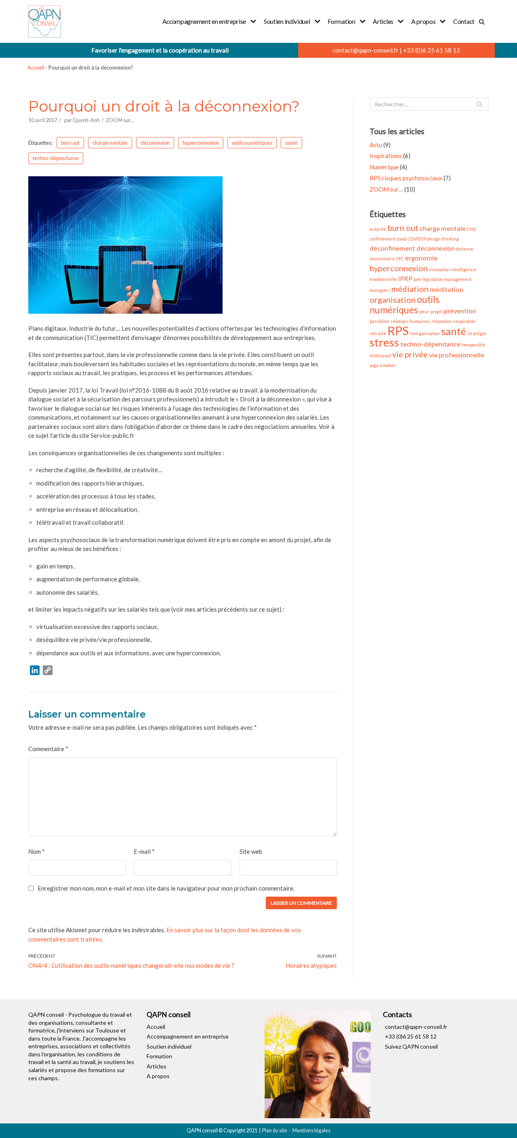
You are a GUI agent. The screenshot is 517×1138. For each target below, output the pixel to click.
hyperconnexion (201, 142)
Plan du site (274, 1130)
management (458, 279)
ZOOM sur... (120, 120)
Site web (251, 851)
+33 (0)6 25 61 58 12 (431, 50)
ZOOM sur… (386, 189)
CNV (471, 229)
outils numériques (252, 142)
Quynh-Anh (86, 120)
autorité (378, 229)
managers (380, 290)
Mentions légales (311, 1130)
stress (384, 342)
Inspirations (386, 155)
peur (424, 311)
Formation (159, 1056)
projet (437, 311)
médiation (410, 288)
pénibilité (379, 321)
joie (417, 279)
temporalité (473, 344)
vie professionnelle (456, 355)
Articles (156, 1066)
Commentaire (48, 748)
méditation (446, 289)
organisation (393, 299)
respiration (464, 321)
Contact (464, 21)
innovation (439, 269)
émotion (388, 365)
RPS (398, 330)
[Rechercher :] (429, 104)
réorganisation (425, 333)
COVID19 (417, 238)
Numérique (384, 167)
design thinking (443, 238)
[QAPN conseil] (44, 21)
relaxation (441, 321)
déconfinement (392, 248)
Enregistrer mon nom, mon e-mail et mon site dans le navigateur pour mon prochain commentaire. (166, 888)
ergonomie (421, 258)
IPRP (405, 278)
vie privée (410, 354)
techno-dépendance (56, 158)
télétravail (380, 355)
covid (401, 238)
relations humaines (410, 321)
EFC (400, 258)
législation (432, 279)
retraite (378, 333)
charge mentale (110, 142)
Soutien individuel (169, 1046)
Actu (376, 144)
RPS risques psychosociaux (406, 178)
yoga (374, 365)
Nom (36, 851)
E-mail (144, 851)
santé (291, 142)
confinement (382, 238)
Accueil (35, 67)
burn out (70, 142)
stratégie (476, 333)
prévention (460, 311)
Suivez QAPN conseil (411, 1046)
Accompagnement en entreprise (188, 1036)
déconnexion (155, 142)
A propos (158, 1076)
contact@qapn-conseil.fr (365, 50)
